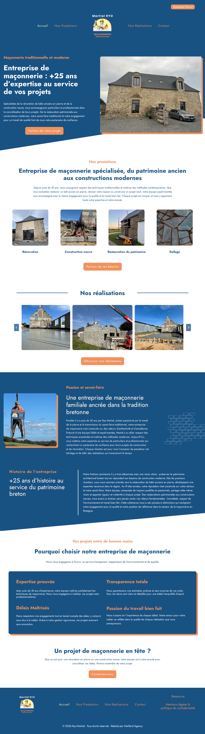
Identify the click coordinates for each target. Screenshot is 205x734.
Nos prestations (66, 26)
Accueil (42, 26)
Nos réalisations (140, 26)
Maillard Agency (133, 726)
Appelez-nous (183, 7)
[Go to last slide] (16, 327)
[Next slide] (188, 327)
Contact (163, 26)
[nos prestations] (30, 232)
